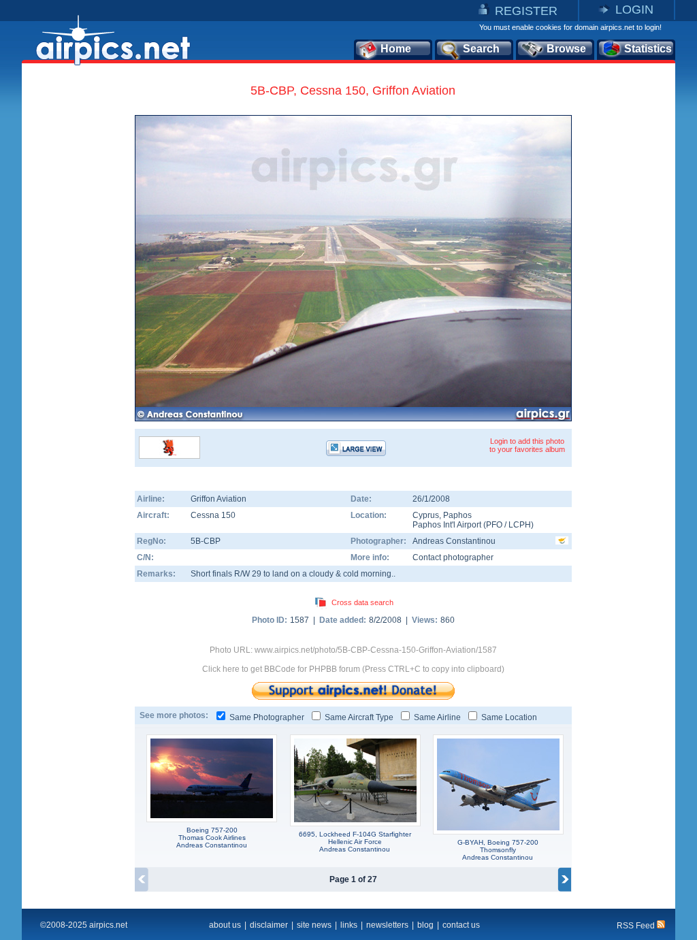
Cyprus (425, 515)
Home (395, 48)
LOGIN (634, 9)
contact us (461, 925)
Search (481, 48)
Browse (566, 48)
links (348, 925)
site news (314, 925)
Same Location (509, 717)
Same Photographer (266, 717)
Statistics (648, 48)
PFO (494, 525)
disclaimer (269, 925)
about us (225, 925)
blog (425, 925)
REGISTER (526, 11)
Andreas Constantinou (454, 541)
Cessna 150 (213, 515)
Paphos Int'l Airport (446, 525)
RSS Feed (637, 925)
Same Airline (437, 717)
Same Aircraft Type (359, 717)
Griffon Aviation (218, 499)
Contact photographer (452, 557)
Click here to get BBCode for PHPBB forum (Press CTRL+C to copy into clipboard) (353, 669)
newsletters (387, 925)
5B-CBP (206, 541)
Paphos (457, 515)
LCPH (519, 525)
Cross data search (362, 602)
